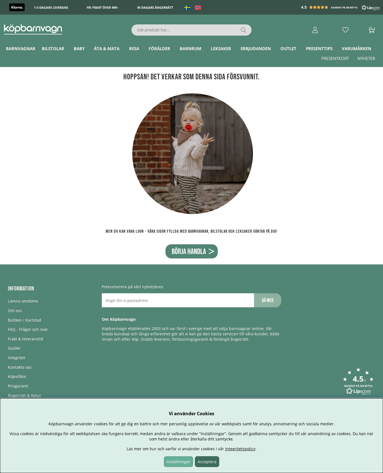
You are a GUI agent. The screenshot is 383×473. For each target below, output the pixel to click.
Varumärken (356, 48)
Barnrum (190, 48)
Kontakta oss (20, 367)
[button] (341, 7)
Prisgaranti (18, 386)
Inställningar (178, 461)
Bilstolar (53, 48)
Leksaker (221, 48)
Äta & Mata (106, 48)
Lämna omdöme (23, 301)
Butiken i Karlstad (24, 320)
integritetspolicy (240, 448)
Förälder (159, 48)
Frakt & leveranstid (25, 339)
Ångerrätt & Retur (24, 395)
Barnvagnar (20, 48)
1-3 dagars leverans (51, 7)
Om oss (15, 310)
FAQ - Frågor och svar (28, 329)
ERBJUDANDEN (256, 48)
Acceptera (207, 461)
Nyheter (366, 58)
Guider (14, 348)
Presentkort (335, 58)
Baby (79, 48)
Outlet (288, 48)
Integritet (16, 357)
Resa (134, 48)
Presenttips (319, 48)
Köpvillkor (17, 376)
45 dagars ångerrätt (155, 7)
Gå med (267, 300)
